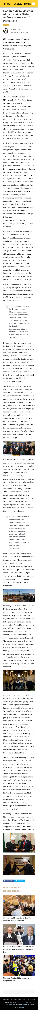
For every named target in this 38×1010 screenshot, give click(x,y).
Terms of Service (9, 1004)
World (6, 25)
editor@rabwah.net (23, 1004)
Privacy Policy (29, 1002)
